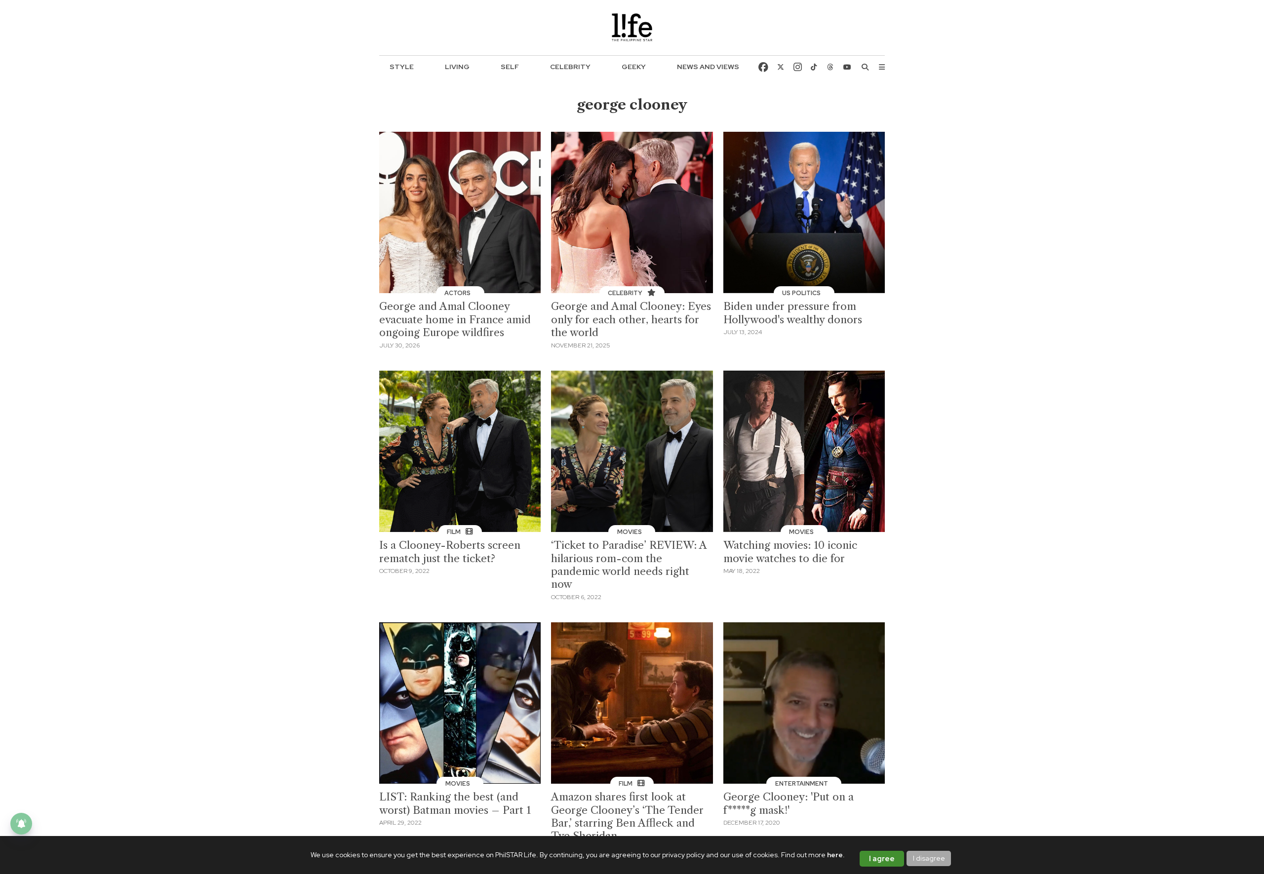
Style (402, 66)
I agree (882, 859)
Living (457, 66)
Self (510, 66)
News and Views (708, 66)
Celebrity (570, 66)
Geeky (634, 66)
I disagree (929, 858)
